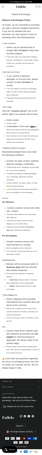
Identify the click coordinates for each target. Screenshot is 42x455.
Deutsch (19, 426)
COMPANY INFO (7, 381)
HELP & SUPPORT (8, 387)
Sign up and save (8, 393)
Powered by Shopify (21, 446)
